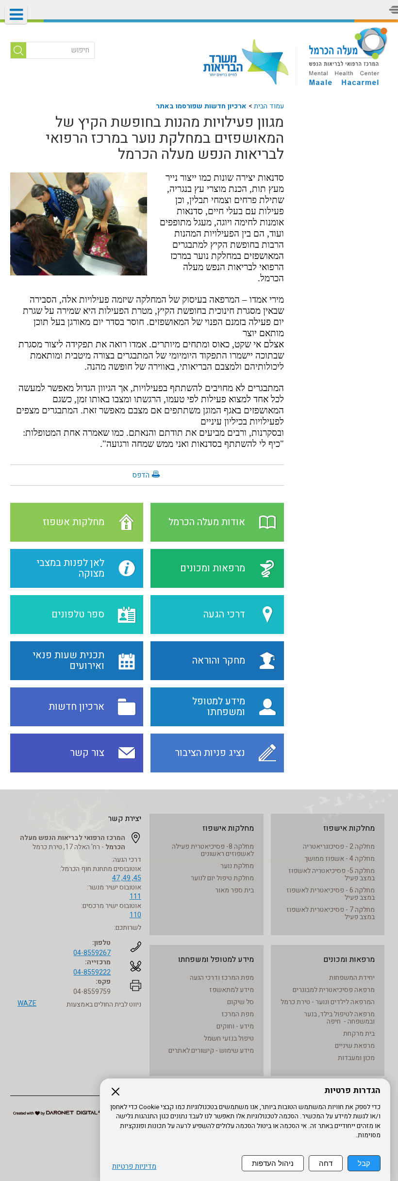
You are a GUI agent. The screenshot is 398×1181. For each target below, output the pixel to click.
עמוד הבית (269, 106)
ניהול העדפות (273, 1163)
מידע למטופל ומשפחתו (216, 959)
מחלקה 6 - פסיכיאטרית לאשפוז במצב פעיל (330, 894)
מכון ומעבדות (356, 1058)
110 (135, 915)
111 (135, 896)
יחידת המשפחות (352, 978)
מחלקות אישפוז (349, 828)
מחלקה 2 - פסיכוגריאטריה (339, 846)
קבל (364, 1163)
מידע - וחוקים (235, 1026)
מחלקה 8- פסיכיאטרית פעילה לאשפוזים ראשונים (213, 850)
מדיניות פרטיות (134, 1166)
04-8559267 (92, 953)
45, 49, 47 (126, 878)
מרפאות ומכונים (349, 959)
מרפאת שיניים (355, 1046)
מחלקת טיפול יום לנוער (222, 878)
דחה (325, 1163)
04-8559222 (92, 972)
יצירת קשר (124, 818)
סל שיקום (240, 1002)
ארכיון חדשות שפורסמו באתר (201, 106)
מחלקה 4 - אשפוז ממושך (339, 859)
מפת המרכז (237, 1014)
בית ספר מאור (234, 890)
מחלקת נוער (237, 866)
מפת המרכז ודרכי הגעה (222, 978)
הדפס (140, 475)
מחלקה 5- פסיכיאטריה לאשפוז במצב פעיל (331, 874)
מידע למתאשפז (231, 990)
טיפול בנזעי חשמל (229, 1038)
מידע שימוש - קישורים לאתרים (211, 1050)
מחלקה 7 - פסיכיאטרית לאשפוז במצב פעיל (330, 913)
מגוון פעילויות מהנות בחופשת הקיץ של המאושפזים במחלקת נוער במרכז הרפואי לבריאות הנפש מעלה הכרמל (165, 138)
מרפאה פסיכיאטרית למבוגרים (334, 990)
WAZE (26, 1003)
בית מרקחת (359, 1033)
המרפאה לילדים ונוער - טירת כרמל (328, 1002)
